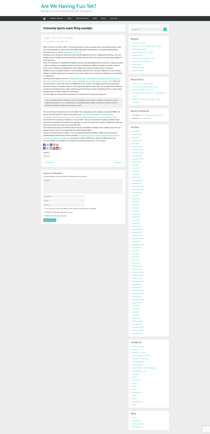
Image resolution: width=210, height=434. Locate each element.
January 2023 (137, 140)
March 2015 (136, 318)
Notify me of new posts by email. (56, 216)
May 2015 (135, 312)
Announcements (138, 346)
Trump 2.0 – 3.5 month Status (142, 84)
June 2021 (136, 168)
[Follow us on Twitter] (47, 145)
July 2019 (135, 205)
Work (95, 18)
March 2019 (136, 214)
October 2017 (137, 241)
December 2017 (138, 235)
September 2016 (138, 281)
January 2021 (137, 183)
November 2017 (138, 238)
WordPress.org (137, 427)
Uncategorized (82, 18)
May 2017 (135, 257)
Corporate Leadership (140, 359)
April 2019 (135, 211)
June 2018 (136, 217)
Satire (134, 389)
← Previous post (49, 162)
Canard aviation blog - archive (142, 52)
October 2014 (137, 333)
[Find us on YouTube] (57, 145)
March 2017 (136, 263)
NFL (133, 386)
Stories (134, 398)
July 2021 (135, 165)
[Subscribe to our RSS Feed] (54, 145)
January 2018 (137, 232)
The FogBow (136, 64)
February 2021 (137, 180)
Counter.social (137, 55)
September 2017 (138, 244)
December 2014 (138, 327)
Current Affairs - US (61, 41)
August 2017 (136, 248)
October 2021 (137, 156)
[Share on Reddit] (51, 148)
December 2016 (138, 272)
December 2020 (138, 186)
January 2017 (137, 269)
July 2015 (135, 306)
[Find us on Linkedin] (51, 145)
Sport (69, 18)
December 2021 (138, 150)
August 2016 (136, 284)
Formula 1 (136, 374)
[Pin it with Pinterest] (54, 148)
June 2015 (136, 309)
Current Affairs (56, 18)
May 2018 (135, 220)
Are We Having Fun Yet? (68, 6)
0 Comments (69, 38)
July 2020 (135, 196)
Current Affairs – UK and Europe (143, 368)
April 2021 (135, 174)
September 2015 (138, 300)
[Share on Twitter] (47, 148)
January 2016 (137, 287)
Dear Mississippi (145, 118)
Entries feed (136, 421)
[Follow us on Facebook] (44, 145)
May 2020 (135, 202)
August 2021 (136, 162)
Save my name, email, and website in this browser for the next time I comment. (71, 208)
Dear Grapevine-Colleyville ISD (152, 115)
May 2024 (135, 137)
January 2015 (137, 324)
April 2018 (135, 223)
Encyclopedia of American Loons (143, 58)
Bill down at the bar (139, 352)
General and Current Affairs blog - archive (146, 46)
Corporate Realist (138, 362)
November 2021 (138, 153)
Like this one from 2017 (72, 52)
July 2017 (135, 251)
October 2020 (137, 192)
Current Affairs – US (139, 371)
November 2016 (138, 275)
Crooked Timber (138, 70)
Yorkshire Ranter (138, 67)
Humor (134, 377)
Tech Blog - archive (139, 43)
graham (47, 38)
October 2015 (137, 296)
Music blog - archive (139, 49)
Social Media (136, 392)
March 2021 (136, 177)
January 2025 (137, 134)
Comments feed (138, 424)
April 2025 (135, 131)
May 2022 (135, 143)
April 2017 (135, 260)
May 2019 (135, 208)
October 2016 (137, 278)
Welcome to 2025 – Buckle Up (142, 90)
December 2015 (138, 290)
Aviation (113, 18)
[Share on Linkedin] (57, 148)
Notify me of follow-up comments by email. (59, 212)
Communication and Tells (141, 356)
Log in (134, 418)
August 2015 (136, 303)
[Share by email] (60, 148)
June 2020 (136, 199)
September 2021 (138, 159)
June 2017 (136, 254)
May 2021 (135, 171)
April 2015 (135, 315)
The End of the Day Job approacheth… (146, 87)
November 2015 (138, 293)
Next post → (119, 162)
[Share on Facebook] (44, 148)
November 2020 (138, 189)
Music (103, 18)
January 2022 (137, 147)
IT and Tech (136, 380)
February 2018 (137, 229)
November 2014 (138, 330)
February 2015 (137, 321)
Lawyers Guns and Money (141, 61)
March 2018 (136, 226)
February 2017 (137, 266)
